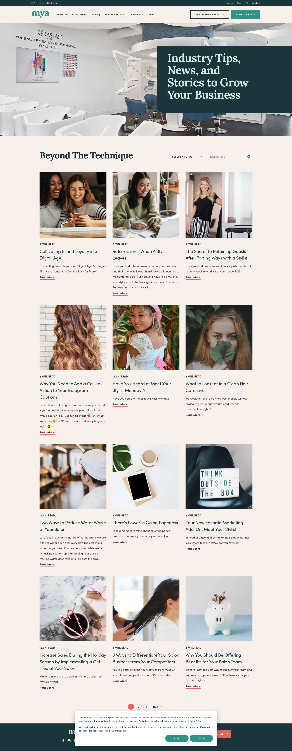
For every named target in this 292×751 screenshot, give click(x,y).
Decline (201, 738)
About (152, 14)
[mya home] (40, 14)
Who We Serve (114, 14)
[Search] (248, 157)
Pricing (96, 14)
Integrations (79, 14)
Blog (239, 3)
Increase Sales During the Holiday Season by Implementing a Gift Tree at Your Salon (73, 661)
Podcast (229, 3)
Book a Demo (245, 14)
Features (62, 14)
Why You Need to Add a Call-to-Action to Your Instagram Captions (71, 390)
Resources (136, 14)
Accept (176, 738)
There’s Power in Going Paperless (145, 522)
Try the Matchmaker (210, 14)
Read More (47, 277)
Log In (256, 3)
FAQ (247, 3)
